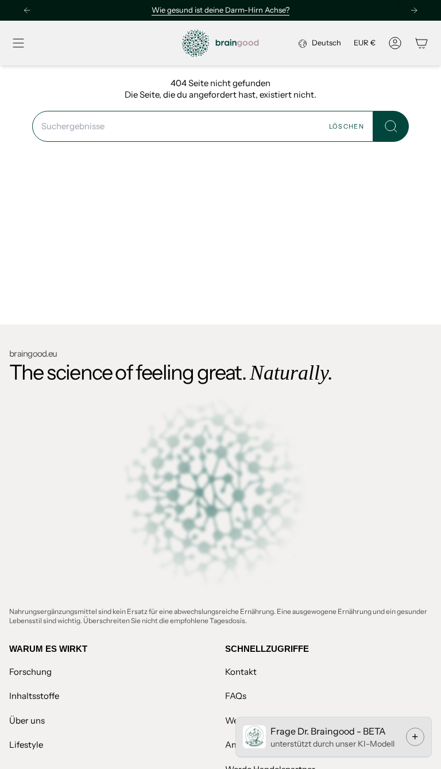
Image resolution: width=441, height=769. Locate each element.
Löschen (346, 126)
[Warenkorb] (421, 43)
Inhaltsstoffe (34, 695)
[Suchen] (391, 126)
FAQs (235, 695)
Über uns (27, 720)
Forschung (30, 671)
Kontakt (241, 671)
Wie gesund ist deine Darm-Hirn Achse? (220, 9)
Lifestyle (26, 744)
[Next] (414, 10)
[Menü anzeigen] (18, 43)
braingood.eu (33, 353)
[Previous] (27, 10)
